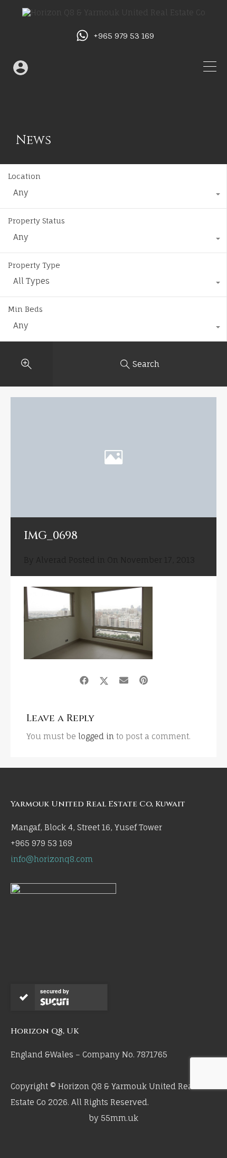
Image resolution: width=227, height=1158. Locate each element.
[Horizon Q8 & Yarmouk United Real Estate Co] (113, 12)
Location (24, 176)
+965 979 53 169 (123, 36)
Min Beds (25, 308)
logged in (96, 736)
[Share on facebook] (84, 680)
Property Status (36, 220)
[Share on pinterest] (143, 680)
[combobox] (113, 195)
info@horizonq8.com (52, 859)
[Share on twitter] (104, 680)
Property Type (34, 265)
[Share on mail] (123, 680)
